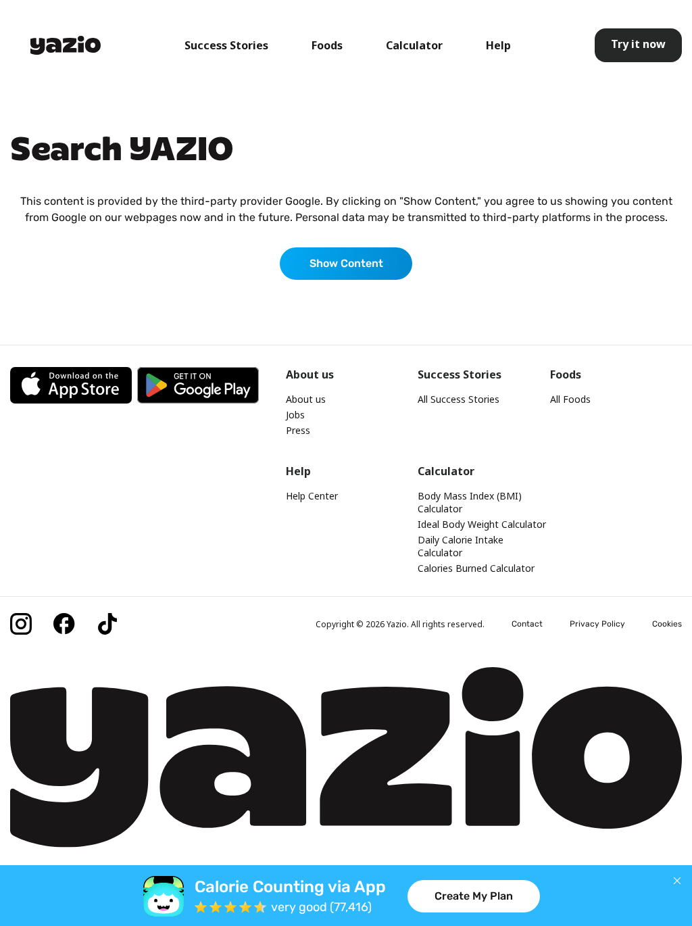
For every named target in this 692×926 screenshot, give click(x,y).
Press (298, 430)
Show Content (346, 263)
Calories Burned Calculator (476, 568)
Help (498, 45)
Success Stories (226, 45)
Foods (327, 45)
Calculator (414, 45)
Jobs (295, 414)
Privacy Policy (597, 624)
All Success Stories (458, 399)
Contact (527, 624)
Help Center (312, 495)
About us (306, 399)
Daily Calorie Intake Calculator (460, 546)
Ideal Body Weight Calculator (482, 524)
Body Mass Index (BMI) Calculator (470, 502)
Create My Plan (474, 896)
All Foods (570, 399)
